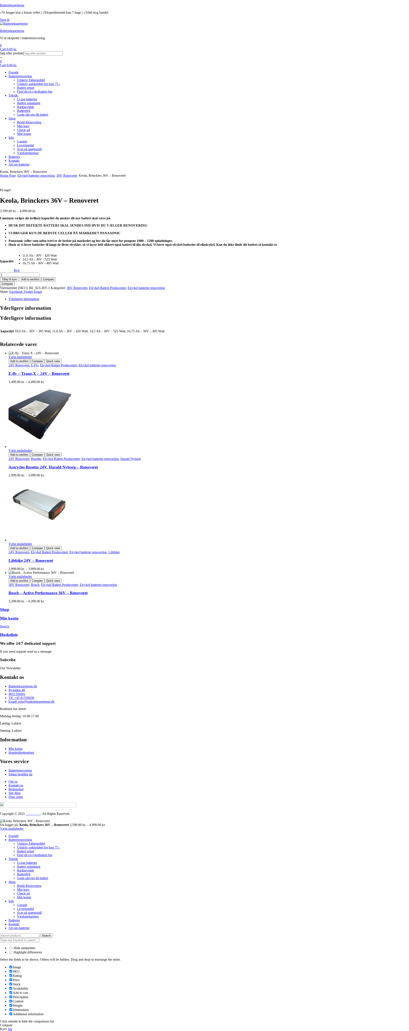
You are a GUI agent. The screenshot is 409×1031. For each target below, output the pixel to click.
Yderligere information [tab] (25, 308)
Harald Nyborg (130, 459)
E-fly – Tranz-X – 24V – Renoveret (39, 373)
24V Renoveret (19, 365)
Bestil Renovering (29, 886)
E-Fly (34, 365)
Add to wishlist (30, 279)
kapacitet (6, 261)
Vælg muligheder (20, 357)
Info (11, 901)
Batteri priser (25, 851)
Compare (48, 279)
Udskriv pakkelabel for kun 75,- (38, 847)
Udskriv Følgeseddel (31, 843)
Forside (14, 836)
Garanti (22, 905)
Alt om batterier (19, 928)
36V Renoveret (66, 175)
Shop (4, 609)
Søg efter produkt (11, 53)
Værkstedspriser (28, 916)
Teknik (13, 859)
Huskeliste (9, 634)
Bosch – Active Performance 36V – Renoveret (48, 593)
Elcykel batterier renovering (36, 175)
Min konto (9, 618)
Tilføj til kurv (9, 279)
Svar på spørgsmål (29, 912)
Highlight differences (27, 952)
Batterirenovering (20, 840)
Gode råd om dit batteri (32, 878)
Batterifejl (23, 874)
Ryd (16, 270)
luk (10, 1029)
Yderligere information (24, 299)
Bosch (35, 585)
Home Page (8, 175)
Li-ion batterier (27, 863)
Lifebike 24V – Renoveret (31, 560)
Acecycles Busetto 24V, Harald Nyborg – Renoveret (53, 467)
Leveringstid (25, 909)
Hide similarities (24, 948)
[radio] (40, 255)
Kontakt (14, 924)
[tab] (209, 299)
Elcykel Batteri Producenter (107, 288)
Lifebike (114, 552)
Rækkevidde (25, 870)
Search (46, 935)
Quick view (53, 361)
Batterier (14, 920)
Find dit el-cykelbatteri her (34, 855)
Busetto (36, 459)
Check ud (23, 893)
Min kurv (23, 889)
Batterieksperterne (12, 5)
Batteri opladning (28, 866)
